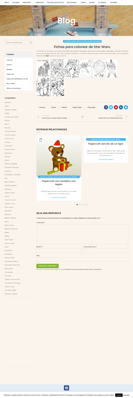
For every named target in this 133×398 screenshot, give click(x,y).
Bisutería (7, 128)
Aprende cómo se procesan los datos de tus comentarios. (83, 269)
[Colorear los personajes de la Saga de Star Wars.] (43, 68)
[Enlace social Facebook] (106, 107)
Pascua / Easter (10, 243)
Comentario (40, 222)
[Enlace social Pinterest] (116, 107)
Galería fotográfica (11, 185)
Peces (7, 247)
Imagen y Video (10, 193)
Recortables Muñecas (12, 261)
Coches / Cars (9, 138)
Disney (74, 41)
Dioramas (8, 156)
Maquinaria (8, 211)
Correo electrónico (90, 247)
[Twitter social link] (111, 107)
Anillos (7, 106)
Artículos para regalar (62, 177)
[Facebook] (66, 387)
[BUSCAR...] (30, 42)
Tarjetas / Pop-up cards (12, 279)
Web (37, 255)
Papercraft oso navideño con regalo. (59, 182)
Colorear (67, 41)
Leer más (126, 395)
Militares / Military (10, 218)
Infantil (80, 41)
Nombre (39, 247)
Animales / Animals (46, 177)
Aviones (7, 120)
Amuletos (8, 102)
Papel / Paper (87, 41)
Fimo (6, 178)
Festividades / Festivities (13, 174)
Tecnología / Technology (13, 283)
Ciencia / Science (10, 135)
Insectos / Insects (11, 200)
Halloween (8, 189)
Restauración (9, 268)
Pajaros (7, 232)
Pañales (7, 236)
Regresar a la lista (82, 117)
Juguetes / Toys (10, 203)
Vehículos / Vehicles (11, 294)
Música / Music (9, 225)
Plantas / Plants (10, 258)
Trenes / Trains (9, 286)
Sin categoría (9, 272)
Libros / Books (9, 207)
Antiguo (7, 113)
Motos (7, 221)
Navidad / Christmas (11, 229)
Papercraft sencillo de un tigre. (106, 143)
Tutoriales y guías (10, 290)
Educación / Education (12, 167)
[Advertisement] (19, 332)
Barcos (7, 124)
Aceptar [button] (118, 395)
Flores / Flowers (10, 182)
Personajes (97, 41)
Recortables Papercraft (12, 265)
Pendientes (8, 250)
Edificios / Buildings (11, 164)
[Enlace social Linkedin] (121, 107)
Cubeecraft (8, 146)
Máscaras (8, 214)
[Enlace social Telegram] (126, 107)
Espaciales (8, 171)
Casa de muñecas (10, 131)
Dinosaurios (8, 153)
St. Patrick (8, 276)
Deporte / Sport (10, 149)
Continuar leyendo (58, 197)
